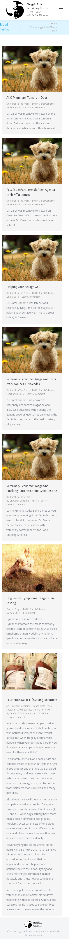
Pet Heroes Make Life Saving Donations (32, 700)
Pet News (45, 709)
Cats (42, 706)
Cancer (10, 609)
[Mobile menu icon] (61, 10)
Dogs (17, 609)
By (43, 103)
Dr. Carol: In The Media (18, 497)
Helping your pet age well (23, 287)
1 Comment (29, 612)
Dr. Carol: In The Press (17, 103)
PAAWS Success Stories (28, 709)
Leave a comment (36, 107)
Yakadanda (54, 931)
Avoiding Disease (30, 706)
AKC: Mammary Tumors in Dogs (26, 97)
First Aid (10, 709)
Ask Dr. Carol (13, 706)
